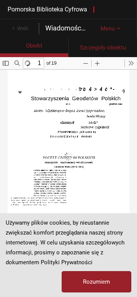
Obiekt (34, 45)
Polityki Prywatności (66, 262)
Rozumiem (96, 281)
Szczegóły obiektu (103, 47)
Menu (107, 28)
